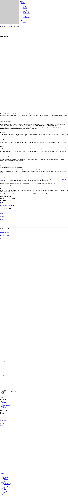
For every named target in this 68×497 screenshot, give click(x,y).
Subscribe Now (25, 16)
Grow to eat (4, 26)
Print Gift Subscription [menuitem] (7, 491)
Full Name (4, 390)
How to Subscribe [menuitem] (6, 492)
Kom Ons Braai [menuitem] (6, 480)
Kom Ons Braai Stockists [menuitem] (7, 486)
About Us (22, 2)
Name (3, 394)
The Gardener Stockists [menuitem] (7, 483)
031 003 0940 (2, 425)
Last (21, 391)
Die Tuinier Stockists (26, 10)
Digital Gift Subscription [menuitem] (7, 490)
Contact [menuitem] (3, 493)
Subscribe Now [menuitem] (6, 495)
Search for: (2, 198)
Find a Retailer (4, 407)
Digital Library (4, 402)
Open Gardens (25, 8)
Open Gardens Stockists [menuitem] (7, 487)
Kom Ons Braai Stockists (26, 13)
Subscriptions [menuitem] (4, 488)
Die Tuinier (24, 4)
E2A (11, 471)
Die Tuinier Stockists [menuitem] (7, 484)
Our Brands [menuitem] (4, 476)
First (11, 391)
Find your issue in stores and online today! (6, 205)
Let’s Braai (24, 6)
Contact (22, 19)
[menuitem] (2, 494)
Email (3, 392)
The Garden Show (5, 404)
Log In (24, 15)
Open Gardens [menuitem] (6, 481)
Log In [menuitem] (5, 489)
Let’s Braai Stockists (26, 12)
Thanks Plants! (4, 406)
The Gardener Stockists (26, 9)
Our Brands (23, 3)
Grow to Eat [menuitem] (6, 479)
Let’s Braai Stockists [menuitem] (7, 485)
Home (22, 1)
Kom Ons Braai (25, 7)
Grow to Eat (25, 5)
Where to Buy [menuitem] (4, 482)
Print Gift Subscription (26, 18)
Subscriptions (23, 14)
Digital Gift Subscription (26, 17)
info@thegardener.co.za (3, 420)
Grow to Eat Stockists (26, 11)
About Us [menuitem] (3, 475)
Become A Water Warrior (6, 405)
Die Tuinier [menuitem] (5, 478)
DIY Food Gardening (10, 26)
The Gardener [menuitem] (6, 477)
